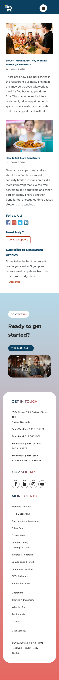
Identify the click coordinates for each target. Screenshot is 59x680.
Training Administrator (23, 600)
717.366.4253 (20, 460)
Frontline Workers (21, 506)
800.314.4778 (19, 448)
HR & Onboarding (21, 513)
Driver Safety (18, 528)
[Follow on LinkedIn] (24, 484)
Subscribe (14, 281)
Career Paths (18, 535)
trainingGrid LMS (21, 547)
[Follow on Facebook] (15, 484)
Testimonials (18, 614)
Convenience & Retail (23, 562)
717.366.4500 (32, 436)
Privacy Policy (31, 647)
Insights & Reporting (22, 554)
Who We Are (19, 607)
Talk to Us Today (21, 348)
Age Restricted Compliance (26, 521)
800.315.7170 (36, 429)
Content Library (20, 542)
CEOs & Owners (20, 576)
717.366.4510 (36, 460)
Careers (16, 621)
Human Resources (21, 583)
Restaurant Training (22, 569)
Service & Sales (18, 69)
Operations (17, 592)
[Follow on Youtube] (42, 484)
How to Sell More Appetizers (23, 158)
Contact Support (18, 239)
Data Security (19, 630)
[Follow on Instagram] (33, 484)
